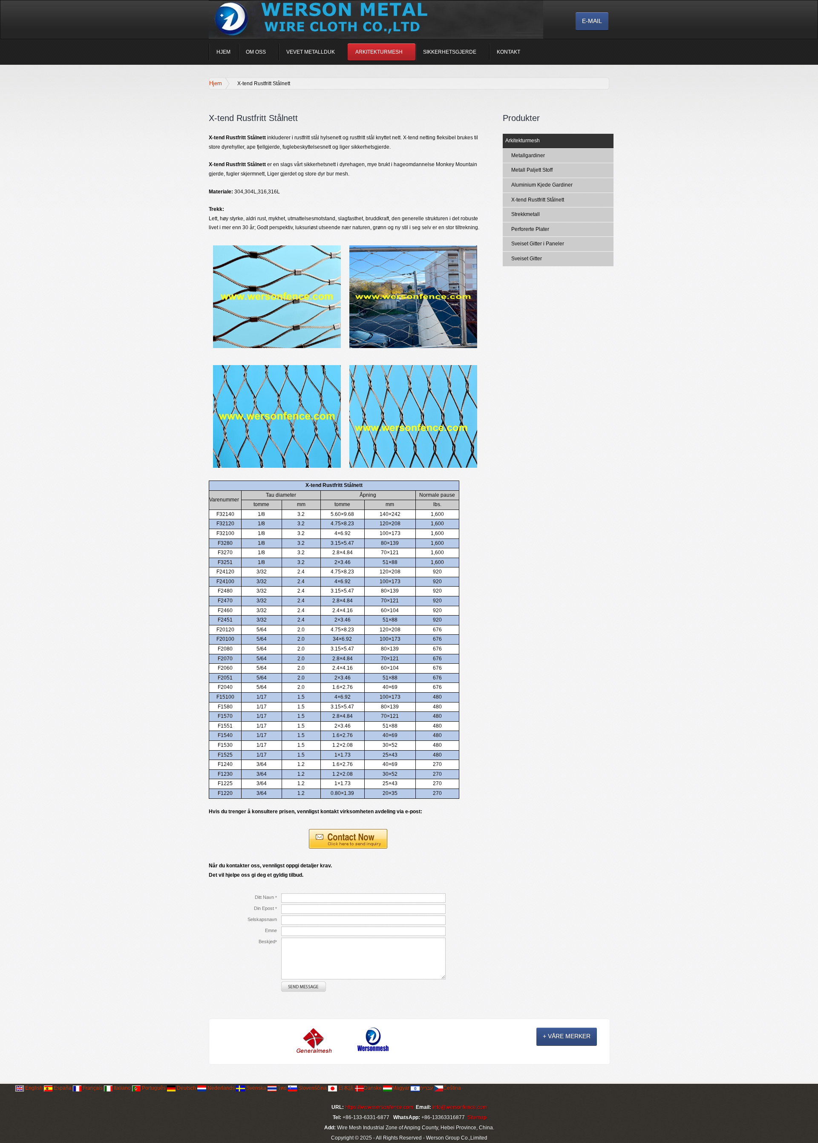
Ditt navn (266, 897)
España (62, 1088)
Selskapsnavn (262, 919)
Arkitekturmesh (379, 52)
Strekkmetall (525, 214)
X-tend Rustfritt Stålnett (537, 200)
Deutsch (186, 1088)
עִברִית (426, 1088)
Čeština (452, 1088)
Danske (373, 1088)
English (34, 1088)
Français (92, 1088)
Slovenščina (312, 1088)
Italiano (121, 1088)
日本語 (345, 1088)
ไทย (282, 1088)
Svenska (255, 1088)
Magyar (400, 1088)
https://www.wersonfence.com (379, 1107)
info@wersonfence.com (459, 1107)
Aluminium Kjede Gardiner (542, 185)
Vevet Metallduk (310, 52)
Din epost (265, 908)
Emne (271, 930)
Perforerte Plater (530, 229)
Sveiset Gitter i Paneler (537, 244)
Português (154, 1088)
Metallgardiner (528, 155)
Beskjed (268, 941)
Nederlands (220, 1088)
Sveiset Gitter (526, 259)
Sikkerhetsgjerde (449, 52)
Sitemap (477, 1117)
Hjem (223, 52)
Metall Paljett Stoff (532, 170)
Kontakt (508, 52)
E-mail (592, 20)
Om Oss (256, 52)
